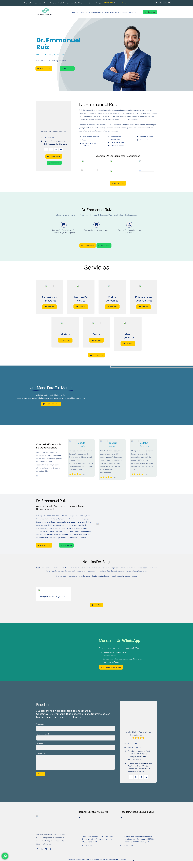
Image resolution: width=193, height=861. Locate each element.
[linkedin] (169, 2)
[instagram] (165, 2)
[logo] (45, 8)
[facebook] (156, 2)
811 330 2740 (49, 137)
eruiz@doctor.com (134, 747)
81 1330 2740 (108, 3)
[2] (39, 590)
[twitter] (160, 2)
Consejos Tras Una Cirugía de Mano (53, 596)
